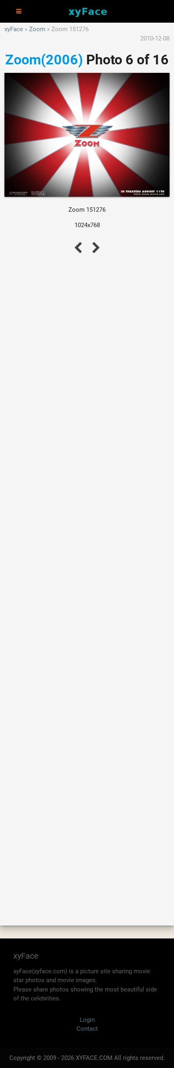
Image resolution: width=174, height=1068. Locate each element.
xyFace (13, 29)
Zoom (37, 29)
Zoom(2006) (44, 59)
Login (87, 1019)
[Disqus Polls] (87, 369)
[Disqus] (87, 581)
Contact (87, 1028)
